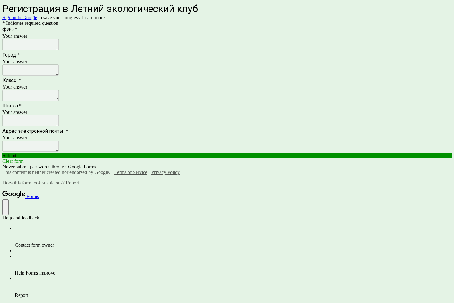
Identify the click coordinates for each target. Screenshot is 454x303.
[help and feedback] (5, 207)
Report (72, 182)
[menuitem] (233, 237)
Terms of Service (130, 172)
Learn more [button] (93, 17)
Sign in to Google (19, 17)
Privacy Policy (165, 172)
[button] (227, 155)
